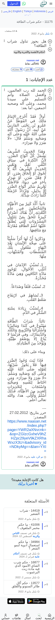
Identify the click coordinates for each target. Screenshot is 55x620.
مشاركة (15, 69)
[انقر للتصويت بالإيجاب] (50, 41)
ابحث (38, 618)
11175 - (35, 22)
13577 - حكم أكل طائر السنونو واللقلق (26, 584)
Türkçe (28, 11)
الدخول (14, 3)
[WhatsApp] (24, 3)
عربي (51, 11)
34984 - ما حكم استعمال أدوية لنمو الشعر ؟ (27, 545)
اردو (27, 14)
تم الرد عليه (37, 457)
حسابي (5, 618)
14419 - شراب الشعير (30, 512)
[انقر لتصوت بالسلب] (50, 49)
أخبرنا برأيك (26, 484)
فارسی (7, 11)
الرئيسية (49, 618)
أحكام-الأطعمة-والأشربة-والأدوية (29, 52)
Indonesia (39, 11)
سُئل (47, 33)
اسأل (27, 618)
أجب (38, 69)
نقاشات (16, 618)
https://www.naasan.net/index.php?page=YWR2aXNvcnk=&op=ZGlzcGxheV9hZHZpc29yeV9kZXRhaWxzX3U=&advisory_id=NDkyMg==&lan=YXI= (26, 436)
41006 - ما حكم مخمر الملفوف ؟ (28, 526)
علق (27, 69)
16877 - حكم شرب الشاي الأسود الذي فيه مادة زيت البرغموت (27, 567)
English (17, 11)
